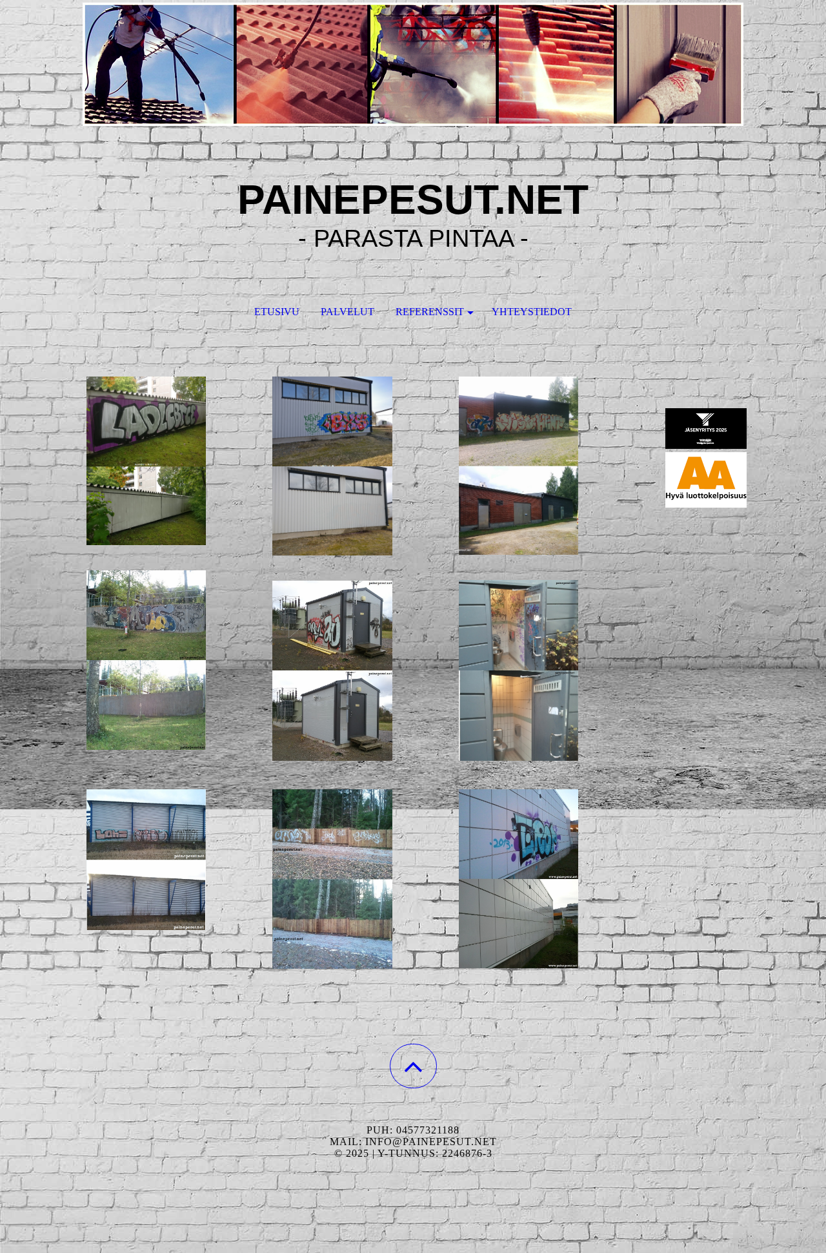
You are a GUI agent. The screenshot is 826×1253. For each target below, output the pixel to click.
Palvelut (347, 311)
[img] (413, 64)
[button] (413, 1066)
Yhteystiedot (532, 311)
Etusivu (276, 311)
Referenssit (430, 311)
